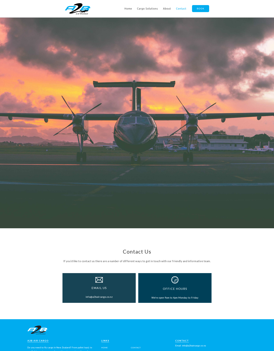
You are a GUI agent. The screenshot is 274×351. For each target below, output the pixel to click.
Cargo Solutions (147, 8)
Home (128, 8)
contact (136, 347)
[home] (77, 8)
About (167, 8)
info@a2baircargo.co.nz (99, 296)
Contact (181, 8)
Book (200, 8)
